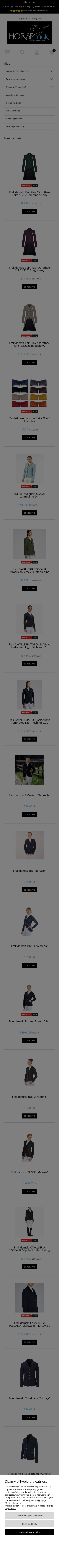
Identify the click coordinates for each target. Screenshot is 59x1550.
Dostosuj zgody (29, 1523)
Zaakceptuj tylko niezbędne (29, 1515)
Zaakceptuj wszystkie (29, 1532)
